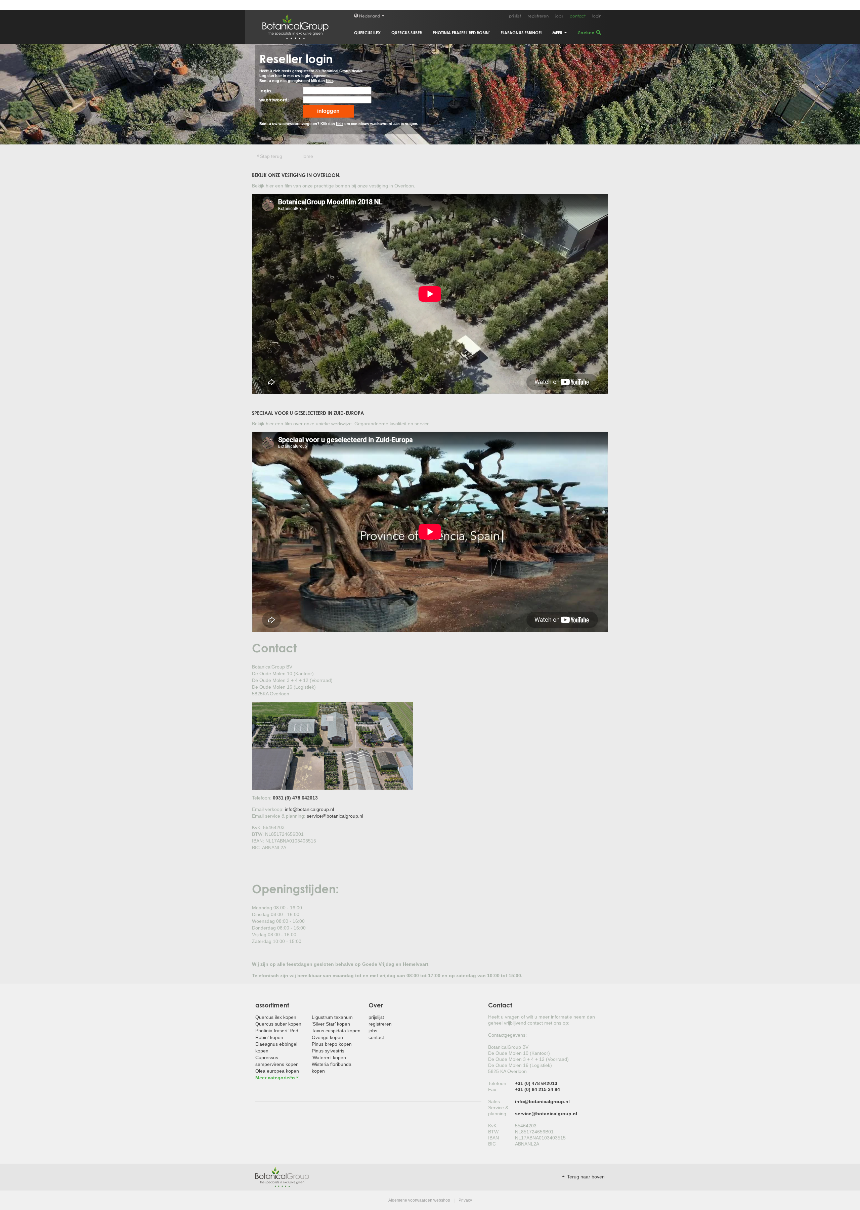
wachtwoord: (274, 99)
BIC (492, 1144)
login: (266, 90)
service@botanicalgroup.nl (335, 816)
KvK (492, 1125)
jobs (559, 16)
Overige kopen (327, 1037)
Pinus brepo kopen (332, 1044)
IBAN (493, 1137)
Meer (557, 32)
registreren (538, 16)
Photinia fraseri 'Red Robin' (461, 32)
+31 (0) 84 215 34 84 (537, 1089)
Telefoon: (498, 1083)
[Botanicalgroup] (282, 1176)
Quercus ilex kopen (275, 1017)
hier (329, 80)
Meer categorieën (275, 1077)
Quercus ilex (367, 32)
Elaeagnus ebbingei (521, 32)
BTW (493, 1131)
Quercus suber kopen (278, 1024)
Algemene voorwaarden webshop (419, 1200)
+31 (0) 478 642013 (536, 1083)
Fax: (493, 1089)
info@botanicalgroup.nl (309, 809)
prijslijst (515, 16)
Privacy (465, 1200)
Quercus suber (406, 32)
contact (578, 16)
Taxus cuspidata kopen (336, 1030)
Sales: (494, 1101)
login (596, 16)
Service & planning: (498, 1110)
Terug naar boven (585, 1176)
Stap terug (271, 156)
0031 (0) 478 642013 (295, 798)
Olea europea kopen (277, 1071)
